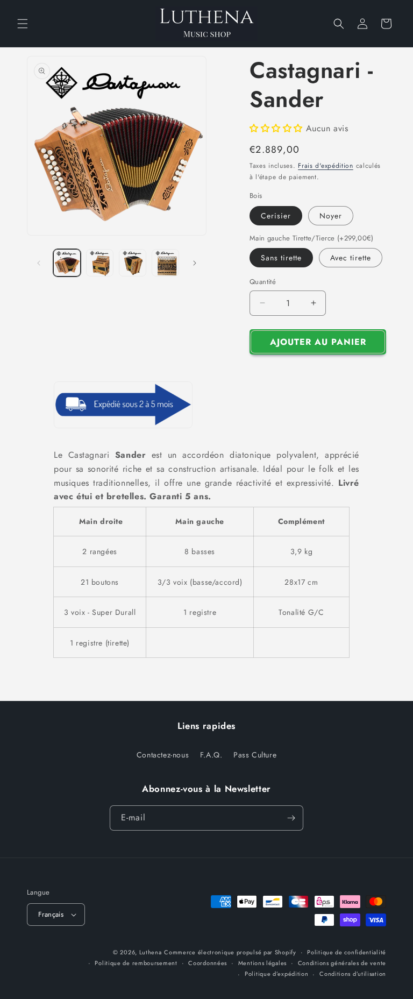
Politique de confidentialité (346, 952)
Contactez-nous (163, 754)
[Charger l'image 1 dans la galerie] (67, 263)
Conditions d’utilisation (352, 973)
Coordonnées (207, 963)
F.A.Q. (211, 754)
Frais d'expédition (325, 166)
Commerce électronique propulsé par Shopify (230, 952)
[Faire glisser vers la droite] (194, 263)
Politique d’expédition (276, 973)
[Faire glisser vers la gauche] (39, 263)
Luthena (150, 952)
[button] (22, 24)
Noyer (330, 215)
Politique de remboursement (136, 963)
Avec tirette (350, 257)
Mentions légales (262, 963)
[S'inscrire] (291, 818)
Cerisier (276, 215)
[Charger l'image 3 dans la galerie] (132, 263)
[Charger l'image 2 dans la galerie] (99, 263)
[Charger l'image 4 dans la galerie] (165, 263)
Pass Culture (254, 754)
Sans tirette (281, 257)
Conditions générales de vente (342, 963)
